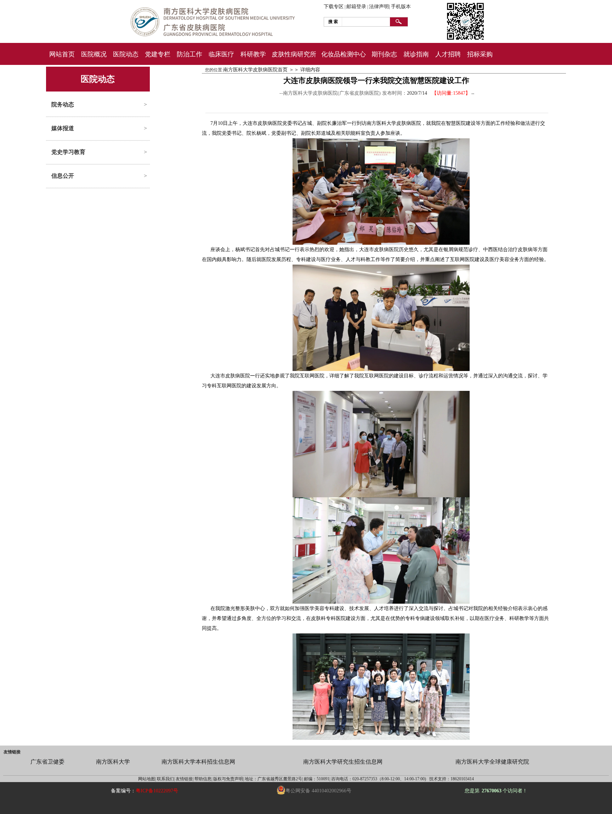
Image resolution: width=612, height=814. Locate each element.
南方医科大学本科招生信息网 (198, 762)
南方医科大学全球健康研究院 (492, 762)
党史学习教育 (68, 152)
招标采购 (480, 54)
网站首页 (62, 54)
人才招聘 (448, 54)
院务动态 (62, 104)
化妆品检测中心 (343, 54)
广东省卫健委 (47, 762)
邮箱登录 (356, 6)
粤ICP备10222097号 (157, 790)
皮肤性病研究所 (294, 54)
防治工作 (189, 54)
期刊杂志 (384, 54)
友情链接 (12, 751)
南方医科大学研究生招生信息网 (342, 762)
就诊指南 (416, 54)
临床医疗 (221, 54)
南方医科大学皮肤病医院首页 (255, 69)
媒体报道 (62, 128)
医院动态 (125, 54)
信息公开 (62, 176)
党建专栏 (157, 54)
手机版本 (401, 6)
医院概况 (94, 54)
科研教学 (253, 54)
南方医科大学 (113, 762)
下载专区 (334, 6)
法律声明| (379, 6)
